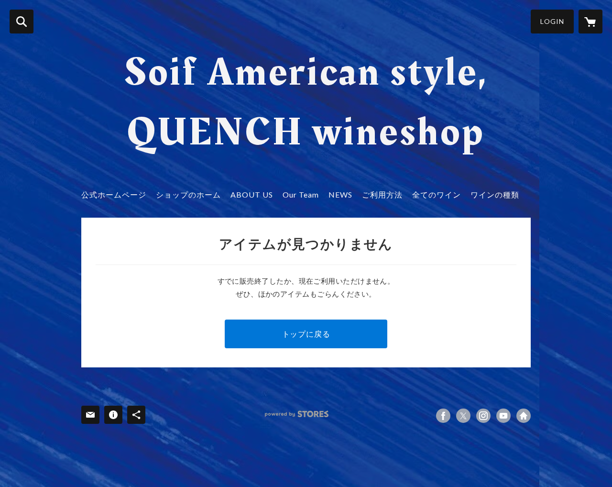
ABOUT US (251, 194)
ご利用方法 (382, 194)
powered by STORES (296, 414)
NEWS (340, 194)
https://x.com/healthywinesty (463, 416)
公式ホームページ (113, 194)
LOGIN (552, 21)
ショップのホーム (188, 194)
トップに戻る (306, 333)
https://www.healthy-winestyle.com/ (523, 416)
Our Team (301, 194)
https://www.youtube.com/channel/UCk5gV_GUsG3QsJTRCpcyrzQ (503, 416)
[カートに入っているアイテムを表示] (590, 21)
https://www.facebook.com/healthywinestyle (443, 416)
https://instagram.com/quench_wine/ (483, 416)
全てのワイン (436, 194)
